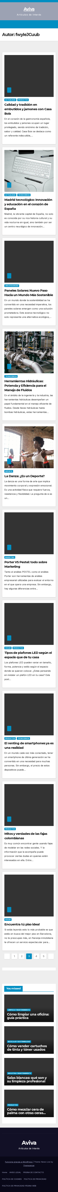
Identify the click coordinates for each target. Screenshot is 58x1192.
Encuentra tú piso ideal (22, 924)
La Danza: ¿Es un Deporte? (24, 476)
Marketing (9, 557)
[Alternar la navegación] (53, 24)
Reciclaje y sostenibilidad (19, 1041)
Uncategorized (11, 286)
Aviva (29, 9)
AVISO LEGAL (15, 1172)
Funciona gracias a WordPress (19, 1162)
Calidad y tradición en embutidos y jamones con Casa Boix (28, 109)
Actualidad (10, 100)
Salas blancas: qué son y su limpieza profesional (27, 1079)
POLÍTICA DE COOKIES (12, 1179)
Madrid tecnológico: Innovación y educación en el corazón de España (28, 204)
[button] (48, 24)
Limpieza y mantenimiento (19, 1010)
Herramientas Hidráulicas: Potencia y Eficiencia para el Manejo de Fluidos (25, 385)
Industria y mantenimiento (19, 1073)
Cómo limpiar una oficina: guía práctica (28, 1016)
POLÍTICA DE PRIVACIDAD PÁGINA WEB (19, 1186)
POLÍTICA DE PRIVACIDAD (35, 1179)
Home (4, 1172)
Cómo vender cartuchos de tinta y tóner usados (27, 1048)
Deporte (8, 471)
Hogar (8, 648)
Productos (23, 100)
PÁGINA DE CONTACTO (33, 1172)
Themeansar (28, 1165)
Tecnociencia (24, 195)
